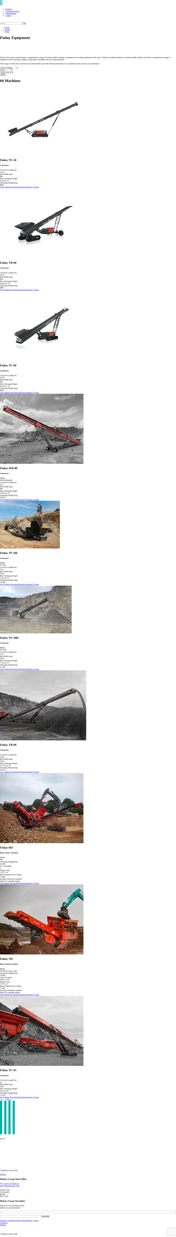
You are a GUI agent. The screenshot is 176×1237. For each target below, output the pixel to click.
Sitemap (3, 1174)
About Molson (10, 13)
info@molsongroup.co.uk (9, 1186)
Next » (9, 1099)
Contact (8, 16)
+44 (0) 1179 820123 (11, 1184)
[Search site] (1, 21)
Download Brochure (18, 187)
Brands (7, 30)
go (24, 23)
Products (8, 9)
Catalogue (4, 1223)
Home (7, 28)
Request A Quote (32, 187)
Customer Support (12, 11)
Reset (3, 75)
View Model (4, 187)
